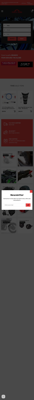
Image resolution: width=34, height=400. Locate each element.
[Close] (31, 191)
